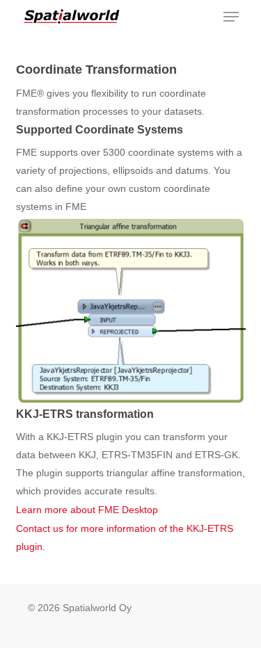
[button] (231, 17)
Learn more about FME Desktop (87, 509)
